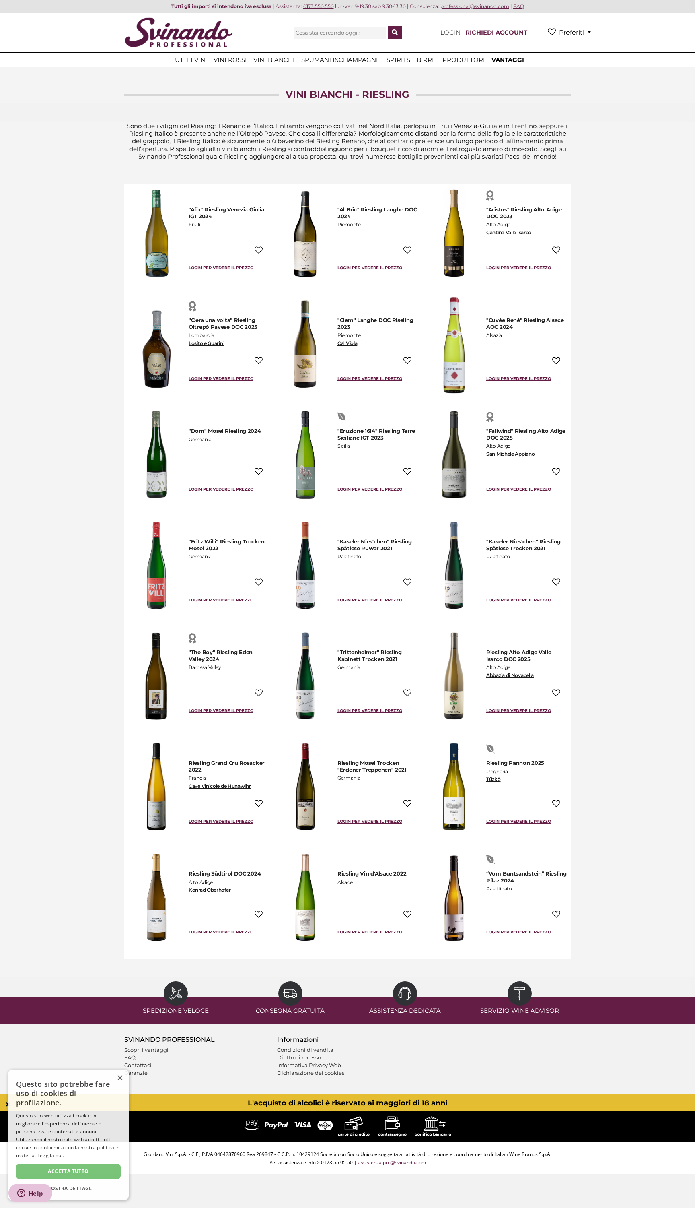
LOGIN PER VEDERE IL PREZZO (221, 268)
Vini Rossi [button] (230, 60)
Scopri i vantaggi (146, 1050)
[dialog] (68, 1135)
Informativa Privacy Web (309, 1065)
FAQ (130, 1057)
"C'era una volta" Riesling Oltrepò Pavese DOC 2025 (223, 323)
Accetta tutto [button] (68, 1171)
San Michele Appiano (510, 454)
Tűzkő (493, 779)
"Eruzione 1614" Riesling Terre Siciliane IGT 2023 (376, 434)
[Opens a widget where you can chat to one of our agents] (30, 1194)
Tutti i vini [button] (189, 60)
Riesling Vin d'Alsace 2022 (371, 873)
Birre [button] (426, 60)
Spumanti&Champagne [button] (340, 60)
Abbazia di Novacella (510, 675)
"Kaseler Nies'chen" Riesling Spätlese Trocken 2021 (523, 544)
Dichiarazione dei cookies (310, 1073)
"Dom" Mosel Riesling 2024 (225, 430)
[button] (68, 1188)
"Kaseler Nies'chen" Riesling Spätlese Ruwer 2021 (374, 544)
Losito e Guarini (206, 343)
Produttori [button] (463, 60)
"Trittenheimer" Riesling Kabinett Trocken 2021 (369, 655)
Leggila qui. (50, 1155)
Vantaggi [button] (507, 60)
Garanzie (136, 1073)
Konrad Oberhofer (209, 890)
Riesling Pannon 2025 (515, 763)
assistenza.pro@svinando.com (392, 1162)
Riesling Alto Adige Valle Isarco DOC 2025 (518, 655)
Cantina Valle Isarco (508, 232)
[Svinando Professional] (178, 32)
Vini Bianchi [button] (274, 60)
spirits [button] (398, 60)
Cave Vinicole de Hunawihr (220, 786)
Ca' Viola (347, 343)
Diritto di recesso (299, 1057)
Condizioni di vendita (305, 1050)
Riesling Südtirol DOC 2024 (225, 873)
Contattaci (138, 1065)
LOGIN (451, 32)
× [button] (120, 1078)
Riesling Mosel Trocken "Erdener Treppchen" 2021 (372, 766)
